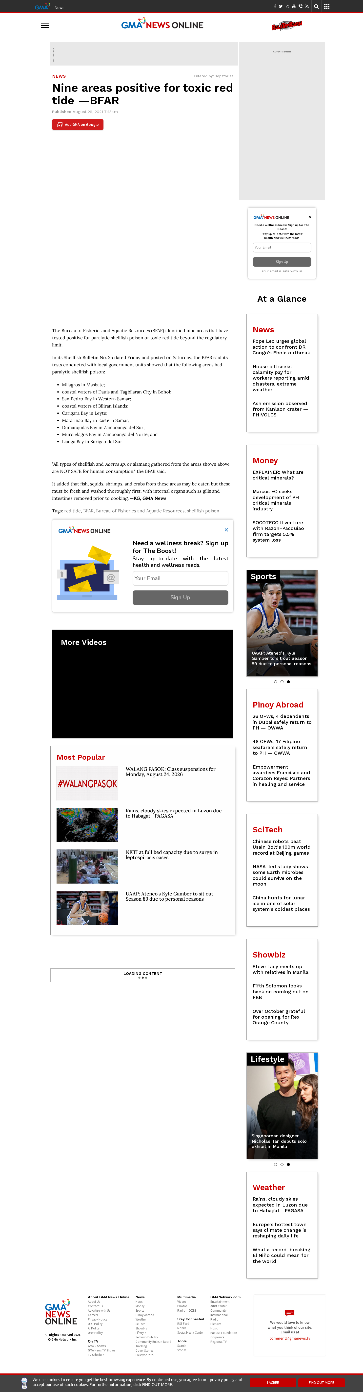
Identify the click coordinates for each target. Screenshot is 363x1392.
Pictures (215, 1324)
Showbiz (141, 1328)
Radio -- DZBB (186, 1310)
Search (181, 1346)
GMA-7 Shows (97, 1346)
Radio (214, 1319)
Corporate (217, 1337)
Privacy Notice (97, 1319)
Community (218, 1310)
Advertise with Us (99, 1310)
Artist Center (218, 1306)
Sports (140, 1310)
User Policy (95, 1333)
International (219, 1315)
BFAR (88, 511)
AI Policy (94, 1328)
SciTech (140, 1324)
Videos (181, 1302)
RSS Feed (183, 1324)
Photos (182, 1306)
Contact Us (95, 1306)
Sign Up (180, 597)
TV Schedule (96, 1355)
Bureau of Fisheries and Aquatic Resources (140, 511)
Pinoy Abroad (145, 1315)
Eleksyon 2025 (145, 1355)
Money (140, 1306)
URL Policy (95, 1324)
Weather (141, 1319)
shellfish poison (203, 511)
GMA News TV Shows (101, 1350)
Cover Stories (144, 1350)
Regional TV (218, 1342)
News (59, 7)
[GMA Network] (42, 5)
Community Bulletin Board (153, 1342)
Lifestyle (141, 1333)
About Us (94, 1302)
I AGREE (273, 1383)
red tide (72, 511)
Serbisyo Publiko (147, 1337)
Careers (93, 1315)
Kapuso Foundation (223, 1333)
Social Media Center (190, 1332)
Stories (181, 1350)
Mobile (181, 1328)
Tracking (141, 1346)
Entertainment (219, 1302)
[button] (275, 682)
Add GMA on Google (78, 124)
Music (214, 1328)
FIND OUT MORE (321, 1383)
